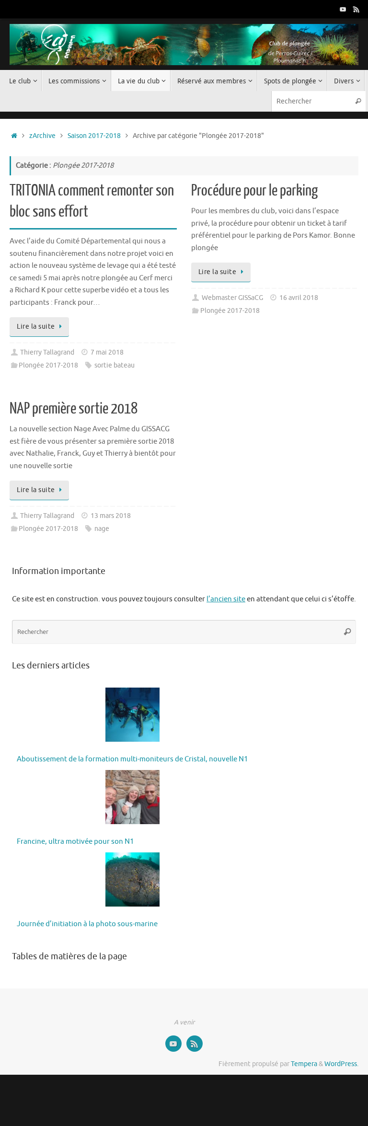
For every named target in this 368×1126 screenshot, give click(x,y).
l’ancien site (226, 599)
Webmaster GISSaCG (232, 298)
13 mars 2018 (111, 516)
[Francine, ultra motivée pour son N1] (132, 799)
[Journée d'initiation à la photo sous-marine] (132, 881)
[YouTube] (343, 9)
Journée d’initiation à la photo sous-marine (87, 924)
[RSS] (356, 9)
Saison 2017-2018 (94, 136)
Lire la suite (36, 326)
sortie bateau (114, 365)
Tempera (304, 1064)
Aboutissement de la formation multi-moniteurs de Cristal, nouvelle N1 (132, 759)
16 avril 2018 (298, 298)
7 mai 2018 (107, 352)
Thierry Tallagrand (47, 352)
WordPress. (341, 1064)
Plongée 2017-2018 (48, 365)
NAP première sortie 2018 (74, 408)
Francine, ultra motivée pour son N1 (75, 841)
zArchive (42, 136)
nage (101, 529)
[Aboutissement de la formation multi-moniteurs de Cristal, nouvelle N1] (132, 717)
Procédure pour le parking (254, 190)
